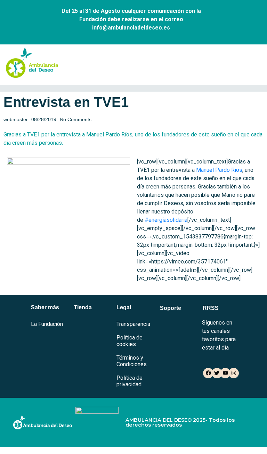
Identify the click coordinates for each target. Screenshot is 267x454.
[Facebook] (208, 373)
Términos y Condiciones (131, 361)
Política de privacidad (129, 381)
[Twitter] (217, 373)
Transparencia (133, 324)
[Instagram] (233, 373)
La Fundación (47, 324)
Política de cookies (129, 340)
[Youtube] (225, 373)
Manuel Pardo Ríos (219, 170)
